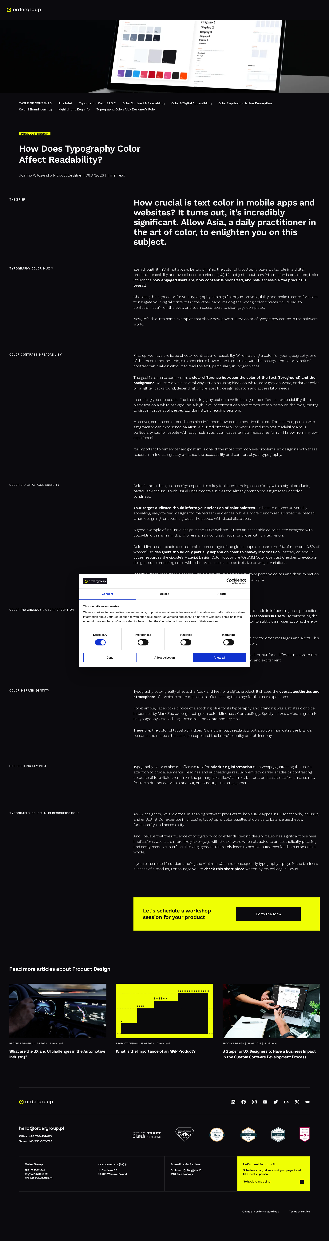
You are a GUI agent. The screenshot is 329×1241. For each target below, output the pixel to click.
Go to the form (268, 914)
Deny (109, 657)
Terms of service (299, 1211)
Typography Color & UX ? (97, 103)
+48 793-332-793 (40, 1141)
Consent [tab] (107, 594)
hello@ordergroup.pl (41, 1128)
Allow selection (164, 657)
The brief (65, 103)
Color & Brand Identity (35, 109)
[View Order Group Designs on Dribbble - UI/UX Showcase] (297, 1103)
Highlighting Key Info (74, 109)
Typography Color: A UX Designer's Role (125, 109)
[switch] (143, 642)
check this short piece (224, 869)
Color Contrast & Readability (143, 103)
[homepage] (24, 10)
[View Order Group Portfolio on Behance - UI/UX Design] (286, 1103)
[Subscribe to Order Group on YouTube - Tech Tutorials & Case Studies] (265, 1103)
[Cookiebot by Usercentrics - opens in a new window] (229, 581)
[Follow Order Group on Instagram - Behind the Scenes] (254, 1103)
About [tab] (221, 594)
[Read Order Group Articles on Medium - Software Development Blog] (307, 1103)
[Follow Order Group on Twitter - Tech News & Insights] (275, 1103)
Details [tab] (164, 594)
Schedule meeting (257, 1181)
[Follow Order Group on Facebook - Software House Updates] (243, 1103)
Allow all (219, 657)
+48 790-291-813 (40, 1136)
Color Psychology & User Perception (245, 103)
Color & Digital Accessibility (191, 103)
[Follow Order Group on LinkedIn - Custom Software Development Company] (233, 1103)
